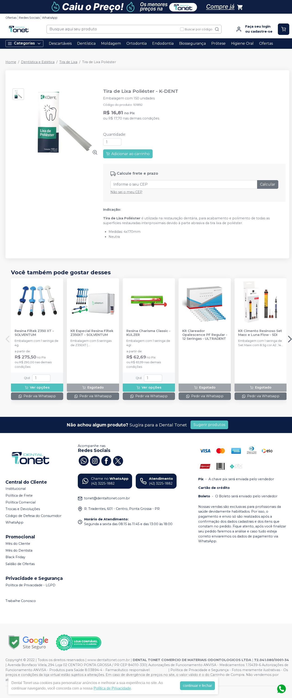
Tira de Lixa (68, 62)
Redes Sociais (29, 17)
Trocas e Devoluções (22, 509)
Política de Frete (19, 495)
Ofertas (10, 17)
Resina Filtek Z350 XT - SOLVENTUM (34, 333)
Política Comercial (20, 502)
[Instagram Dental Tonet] (95, 460)
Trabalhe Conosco (20, 601)
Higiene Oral (242, 43)
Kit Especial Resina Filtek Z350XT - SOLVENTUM (91, 333)
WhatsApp (49, 17)
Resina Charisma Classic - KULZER (148, 333)
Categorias (24, 43)
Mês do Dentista (18, 550)
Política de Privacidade (112, 688)
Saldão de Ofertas (20, 564)
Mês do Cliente (17, 544)
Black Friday (15, 557)
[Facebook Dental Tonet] (106, 460)
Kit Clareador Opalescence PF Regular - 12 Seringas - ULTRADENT (204, 335)
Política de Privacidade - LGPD (30, 585)
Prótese (218, 43)
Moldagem (111, 43)
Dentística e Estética (38, 62)
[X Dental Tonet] (117, 460)
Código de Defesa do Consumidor (33, 516)
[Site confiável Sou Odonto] (78, 642)
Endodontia (163, 43)
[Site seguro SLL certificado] (28, 642)
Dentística (86, 43)
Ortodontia (136, 43)
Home (10, 62)
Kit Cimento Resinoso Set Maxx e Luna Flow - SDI (260, 333)
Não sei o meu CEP (126, 192)
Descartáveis (60, 43)
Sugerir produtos (209, 425)
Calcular (267, 184)
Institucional (15, 489)
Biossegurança (192, 43)
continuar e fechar (197, 686)
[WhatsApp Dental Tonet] (83, 460)
